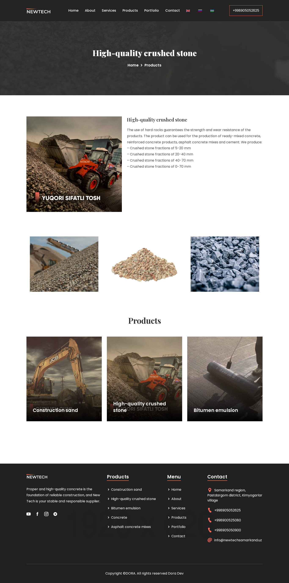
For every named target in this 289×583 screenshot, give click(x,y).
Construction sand (55, 410)
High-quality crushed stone (139, 407)
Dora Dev (176, 573)
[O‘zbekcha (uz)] (212, 10)
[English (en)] (188, 10)
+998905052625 (246, 10)
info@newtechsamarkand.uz (238, 540)
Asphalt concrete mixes (130, 526)
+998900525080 (227, 520)
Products (130, 10)
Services (109, 10)
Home (73, 10)
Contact (172, 10)
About (90, 10)
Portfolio (151, 10)
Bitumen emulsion (216, 410)
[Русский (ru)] (200, 10)
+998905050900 (227, 530)
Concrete (118, 517)
